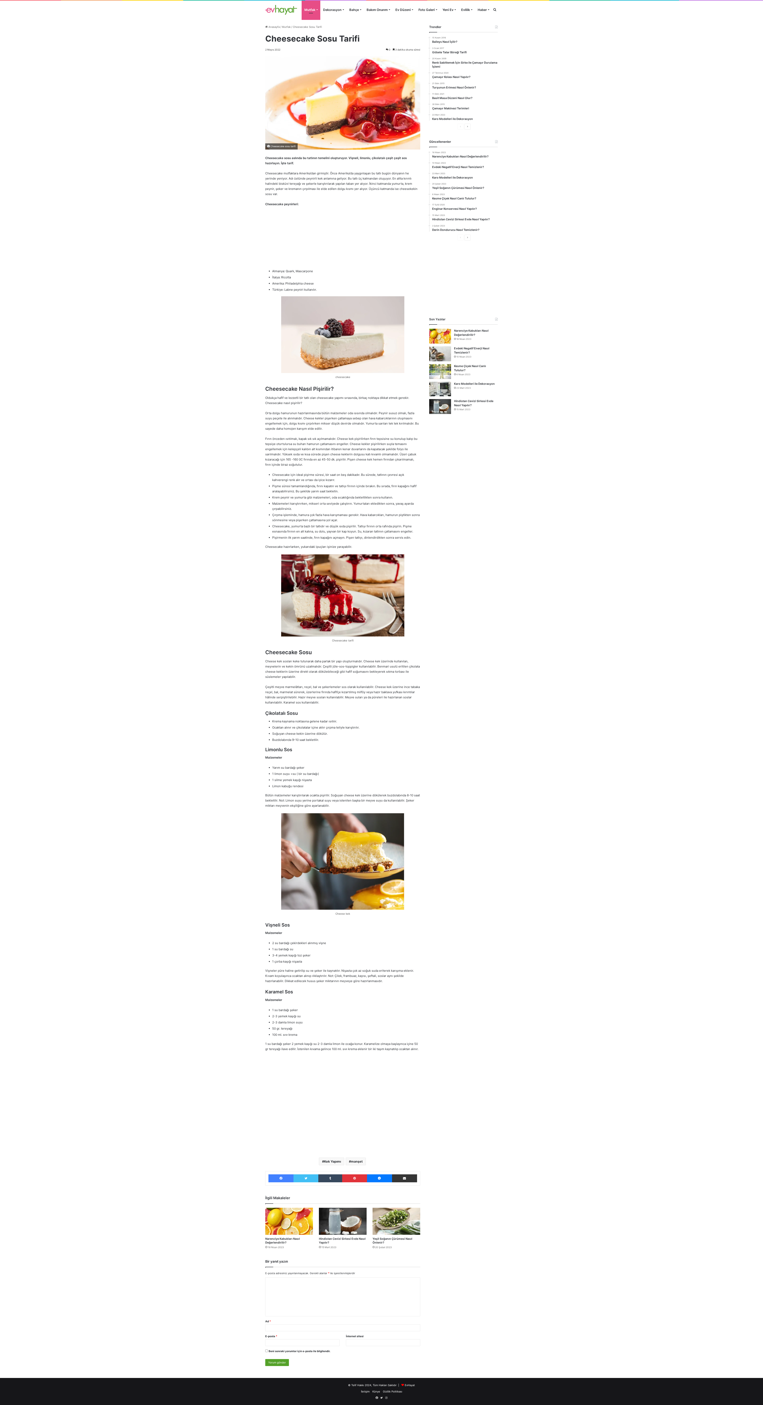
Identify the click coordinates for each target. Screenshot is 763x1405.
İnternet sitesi (355, 1336)
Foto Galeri (426, 10)
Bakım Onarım (377, 10)
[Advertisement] (342, 239)
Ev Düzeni (403, 10)
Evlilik (465, 10)
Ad (268, 1321)
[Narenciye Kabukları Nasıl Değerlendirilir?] (289, 1221)
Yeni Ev (448, 10)
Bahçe (354, 10)
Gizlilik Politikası (392, 1391)
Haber (482, 10)
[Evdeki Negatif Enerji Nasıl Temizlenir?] (440, 353)
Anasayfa (274, 26)
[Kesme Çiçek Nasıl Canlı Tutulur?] (440, 371)
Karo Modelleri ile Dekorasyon (474, 383)
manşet (357, 1161)
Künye (376, 1391)
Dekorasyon (332, 10)
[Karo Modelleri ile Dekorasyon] (440, 389)
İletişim (365, 1391)
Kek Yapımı (332, 1161)
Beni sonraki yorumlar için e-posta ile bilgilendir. (299, 1351)
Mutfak (309, 10)
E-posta (271, 1336)
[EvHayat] (281, 10)
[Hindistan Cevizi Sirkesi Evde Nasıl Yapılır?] (343, 1221)
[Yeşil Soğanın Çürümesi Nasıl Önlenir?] (396, 1221)
